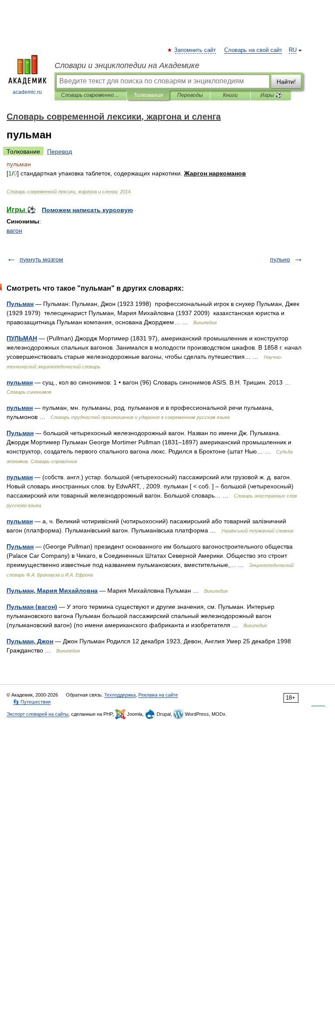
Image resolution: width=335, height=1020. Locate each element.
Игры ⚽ (271, 95)
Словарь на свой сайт (253, 50)
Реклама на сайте (158, 694)
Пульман (20, 303)
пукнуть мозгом (41, 259)
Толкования (148, 95)
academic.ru (27, 92)
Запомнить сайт (195, 50)
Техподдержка (120, 694)
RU (293, 50)
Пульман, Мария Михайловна (52, 590)
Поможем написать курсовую (87, 209)
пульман (20, 382)
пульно (280, 259)
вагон (14, 230)
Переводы (190, 95)
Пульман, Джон (30, 641)
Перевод (59, 151)
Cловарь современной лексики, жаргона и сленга (90, 95)
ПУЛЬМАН (22, 338)
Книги (230, 95)
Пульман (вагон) (32, 606)
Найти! (286, 81)
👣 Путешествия (32, 701)
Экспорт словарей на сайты (37, 714)
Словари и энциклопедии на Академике (127, 65)
